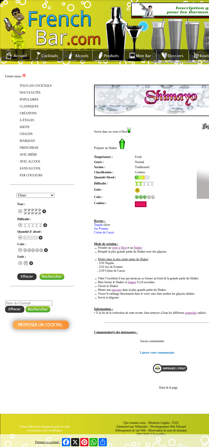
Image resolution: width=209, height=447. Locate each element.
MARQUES (27, 141)
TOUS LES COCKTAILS (36, 86)
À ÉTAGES (27, 120)
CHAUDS (26, 134)
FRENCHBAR (29, 148)
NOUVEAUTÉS (30, 92)
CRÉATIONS (28, 113)
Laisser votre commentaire (157, 352)
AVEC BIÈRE (28, 154)
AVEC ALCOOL (30, 161)
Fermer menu (13, 76)
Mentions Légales (159, 423)
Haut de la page (168, 387)
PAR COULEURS (31, 175)
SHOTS (25, 127)
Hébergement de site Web (130, 430)
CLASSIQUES (29, 106)
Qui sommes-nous (135, 423)
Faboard (181, 426)
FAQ (175, 423)
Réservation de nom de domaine (167, 430)
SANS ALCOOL (30, 168)
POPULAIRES (29, 99)
